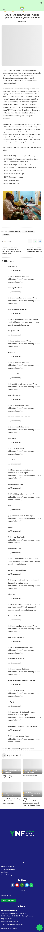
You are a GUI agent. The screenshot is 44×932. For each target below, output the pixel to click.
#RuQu (6, 235)
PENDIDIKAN (18, 11)
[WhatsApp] (35, 241)
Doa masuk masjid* (30, 776)
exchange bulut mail (15, 288)
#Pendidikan (15, 232)
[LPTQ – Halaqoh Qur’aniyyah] (11, 766)
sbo (9, 505)
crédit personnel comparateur (19, 417)
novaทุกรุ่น (11, 352)
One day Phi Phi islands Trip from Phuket (22, 726)
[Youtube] (17, 885)
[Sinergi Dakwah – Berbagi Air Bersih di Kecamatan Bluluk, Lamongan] (11, 789)
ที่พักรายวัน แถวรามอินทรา (16, 659)
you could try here (14, 549)
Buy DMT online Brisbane (17, 570)
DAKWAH (9, 11)
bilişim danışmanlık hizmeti (17, 309)
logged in (15, 749)
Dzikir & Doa (29, 772)
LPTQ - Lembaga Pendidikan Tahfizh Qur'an (19, 770)
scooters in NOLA (14, 374)
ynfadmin (22, 21)
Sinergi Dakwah (9, 795)
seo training (12, 266)
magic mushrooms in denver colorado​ (21, 680)
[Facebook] (30, 241)
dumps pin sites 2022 (15, 484)
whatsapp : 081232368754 (9, 921)
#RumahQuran (29, 232)
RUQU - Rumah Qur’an (32, 11)
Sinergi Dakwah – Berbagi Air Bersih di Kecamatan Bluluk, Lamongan (11, 801)
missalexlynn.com (14, 460)
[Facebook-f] (13, 885)
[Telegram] (40, 241)
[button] (3, 8)
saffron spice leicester (16, 637)
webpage (11, 702)
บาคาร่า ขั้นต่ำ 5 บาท (14, 395)
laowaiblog (12, 438)
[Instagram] (22, 885)
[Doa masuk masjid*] (32, 766)
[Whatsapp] (31, 885)
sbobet (10, 527)
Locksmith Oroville (14, 616)
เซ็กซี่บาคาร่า (12, 594)
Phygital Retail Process (16, 331)
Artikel (28, 770)
